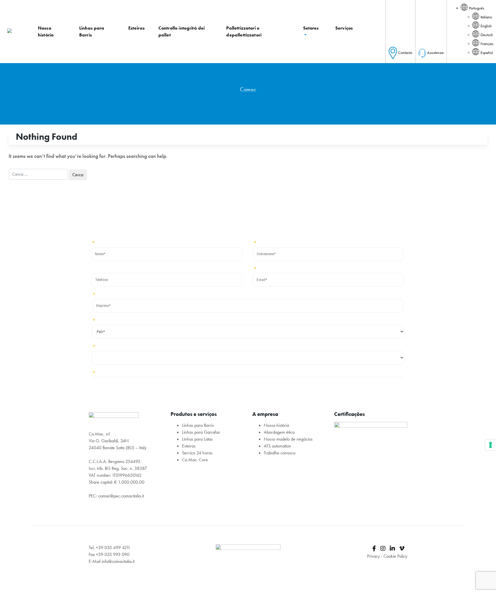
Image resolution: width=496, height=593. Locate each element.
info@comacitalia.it (118, 561)
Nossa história (276, 425)
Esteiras (188, 446)
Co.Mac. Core (195, 460)
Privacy (373, 556)
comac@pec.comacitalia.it (121, 496)
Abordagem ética (279, 432)
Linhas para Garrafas (201, 432)
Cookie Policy (395, 556)
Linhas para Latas (197, 439)
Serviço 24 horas (197, 453)
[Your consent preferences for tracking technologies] (490, 444)
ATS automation (277, 446)
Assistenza (435, 52)
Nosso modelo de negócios (288, 439)
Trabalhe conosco (279, 453)
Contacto (405, 52)
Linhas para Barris (198, 425)
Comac (248, 89)
